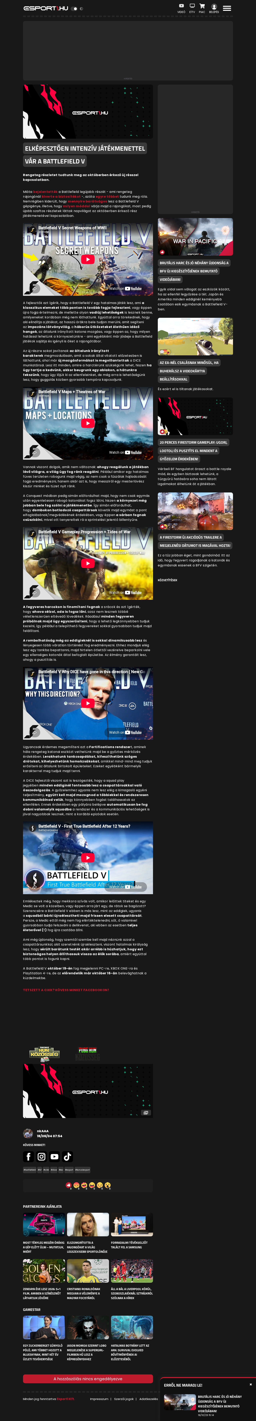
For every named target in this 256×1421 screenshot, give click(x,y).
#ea (61, 1169)
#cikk (46, 1169)
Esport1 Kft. (66, 1399)
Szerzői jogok (124, 1399)
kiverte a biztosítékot (61, 196)
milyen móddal (76, 206)
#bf (39, 1169)
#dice (54, 1169)
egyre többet (107, 196)
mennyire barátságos (87, 201)
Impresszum (99, 1399)
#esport (69, 1169)
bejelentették (45, 191)
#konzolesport (82, 1169)
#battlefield (30, 1169)
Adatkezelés (148, 1399)
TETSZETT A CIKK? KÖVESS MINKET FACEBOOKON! (66, 990)
